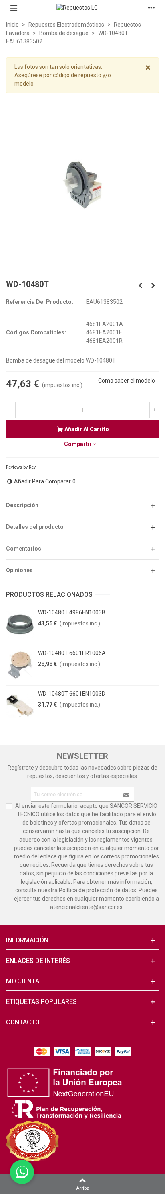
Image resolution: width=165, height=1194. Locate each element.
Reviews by (21, 467)
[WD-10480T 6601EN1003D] (20, 706)
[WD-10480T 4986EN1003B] (20, 624)
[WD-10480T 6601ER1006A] (20, 665)
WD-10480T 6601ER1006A (72, 653)
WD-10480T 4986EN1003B (71, 612)
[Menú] (13, 7)
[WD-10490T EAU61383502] (153, 285)
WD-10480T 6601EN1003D (71, 693)
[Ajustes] (151, 7)
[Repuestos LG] (82, 7)
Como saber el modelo (126, 380)
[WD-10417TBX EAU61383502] (140, 285)
